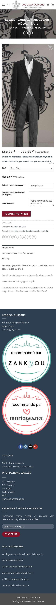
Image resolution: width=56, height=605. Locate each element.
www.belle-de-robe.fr (13, 560)
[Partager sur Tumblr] (34, 237)
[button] (3, 4)
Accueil (14, 28)
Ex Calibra (35, 597)
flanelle (14, 231)
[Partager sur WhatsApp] (4, 237)
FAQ (4, 495)
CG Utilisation (8, 481)
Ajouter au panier (16, 214)
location (29, 231)
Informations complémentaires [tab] (18, 253)
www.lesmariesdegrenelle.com (17, 573)
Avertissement (8, 203)
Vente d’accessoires (34, 28)
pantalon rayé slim (41, 231)
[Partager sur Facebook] (9, 237)
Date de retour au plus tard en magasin (13, 193)
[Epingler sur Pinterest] (24, 237)
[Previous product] (31, 33)
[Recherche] (8, 4)
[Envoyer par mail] (19, 237)
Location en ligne (18, 227)
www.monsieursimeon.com (15, 585)
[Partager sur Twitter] (14, 237)
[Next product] (25, 33)
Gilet (4, 168)
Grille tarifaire (8, 492)
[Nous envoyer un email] (30, 446)
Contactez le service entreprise (17, 466)
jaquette (22, 231)
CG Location (8, 485)
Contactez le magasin (13, 463)
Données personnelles (13, 499)
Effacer (51, 163)
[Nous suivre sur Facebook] (20, 446)
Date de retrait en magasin (13, 185)
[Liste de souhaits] (48, 5)
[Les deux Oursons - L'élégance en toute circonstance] (28, 4)
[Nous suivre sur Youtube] (35, 446)
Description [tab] (8, 248)
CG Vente (6, 488)
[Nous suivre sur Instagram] (25, 446)
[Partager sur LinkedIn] (29, 237)
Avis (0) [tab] (5, 259)
